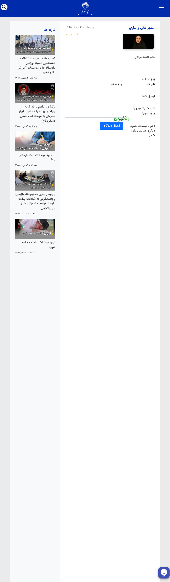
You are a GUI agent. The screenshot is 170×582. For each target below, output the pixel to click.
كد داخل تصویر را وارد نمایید (144, 111)
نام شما (150, 84)
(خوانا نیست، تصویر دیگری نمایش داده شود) (142, 130)
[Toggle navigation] (161, 7)
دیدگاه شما (116, 84)
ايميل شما (148, 96)
